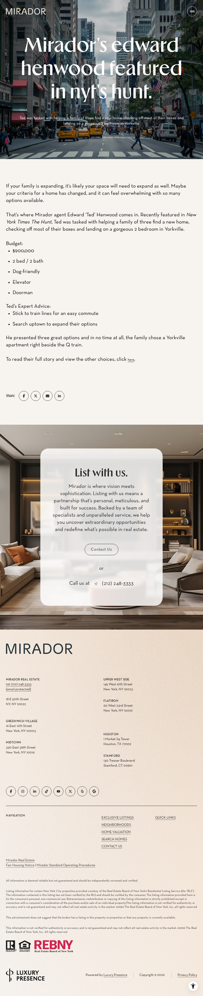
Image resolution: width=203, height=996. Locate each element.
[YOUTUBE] (58, 791)
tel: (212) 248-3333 (18, 684)
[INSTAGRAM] (23, 791)
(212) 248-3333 (117, 583)
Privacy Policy (187, 975)
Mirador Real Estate (20, 860)
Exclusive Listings (118, 817)
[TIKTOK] (46, 791)
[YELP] (82, 791)
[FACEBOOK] (11, 791)
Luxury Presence (115, 975)
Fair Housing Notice (20, 865)
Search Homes (114, 839)
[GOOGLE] (94, 791)
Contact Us (112, 846)
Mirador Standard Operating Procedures (66, 865)
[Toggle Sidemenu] (192, 11)
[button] (101, 549)
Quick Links (165, 817)
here (131, 359)
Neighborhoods (116, 825)
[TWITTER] (70, 791)
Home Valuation (116, 832)
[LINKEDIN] (35, 791)
